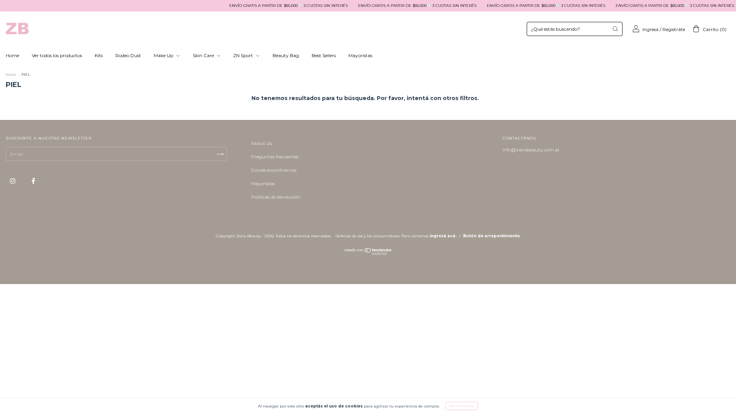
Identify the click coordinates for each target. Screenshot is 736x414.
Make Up (164, 55)
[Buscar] (615, 28)
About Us (261, 143)
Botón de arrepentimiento (491, 235)
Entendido (462, 406)
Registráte (673, 29)
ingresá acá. (443, 235)
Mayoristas (360, 55)
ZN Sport (243, 55)
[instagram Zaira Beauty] (13, 181)
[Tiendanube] (368, 253)
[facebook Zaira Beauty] (33, 181)
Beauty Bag (286, 55)
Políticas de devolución (276, 197)
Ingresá (650, 29)
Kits (99, 55)
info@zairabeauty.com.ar (531, 150)
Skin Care (204, 55)
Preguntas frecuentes (274, 156)
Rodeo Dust (128, 55)
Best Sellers (324, 55)
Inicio (11, 74)
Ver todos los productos (57, 55)
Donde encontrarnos (273, 170)
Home (12, 55)
